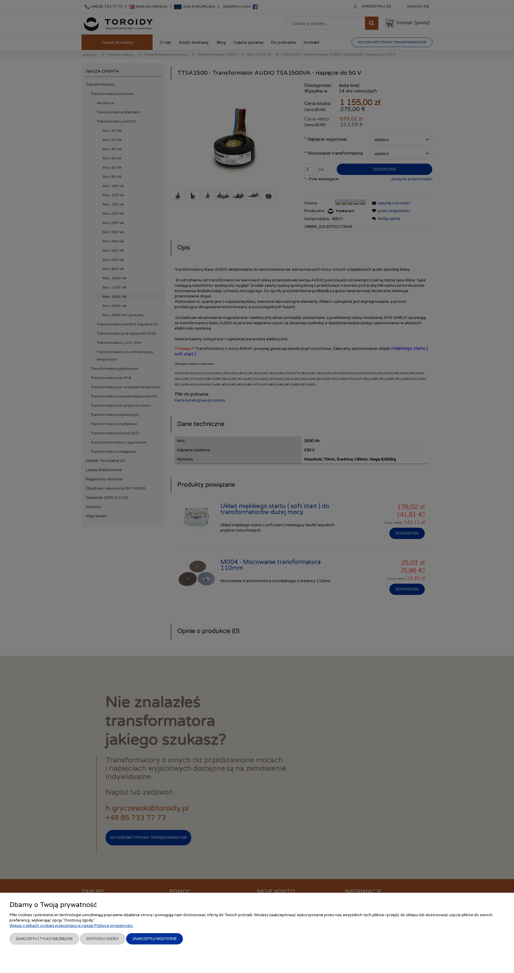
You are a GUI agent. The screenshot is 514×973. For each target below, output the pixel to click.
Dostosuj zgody (102, 939)
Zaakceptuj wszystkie (154, 939)
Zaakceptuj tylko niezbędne (44, 939)
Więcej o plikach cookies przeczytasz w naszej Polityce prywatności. (71, 925)
